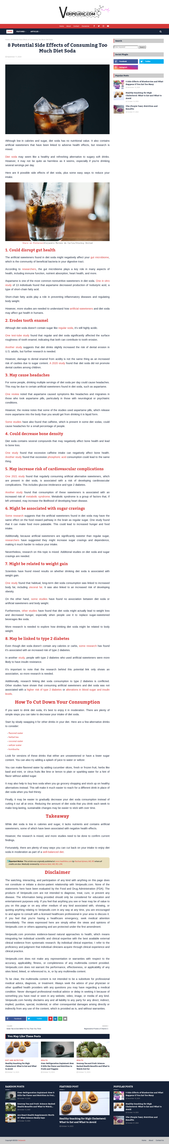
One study (11, 452)
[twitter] (98, 26)
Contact (76, 26)
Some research (14, 515)
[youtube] (108, 26)
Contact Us (160, 1140)
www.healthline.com (63, 861)
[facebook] (94, 26)
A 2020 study (57, 363)
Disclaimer (85, 26)
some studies (39, 599)
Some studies (13, 421)
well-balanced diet (53, 851)
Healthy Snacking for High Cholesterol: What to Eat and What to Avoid (21, 1066)
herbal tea (13, 737)
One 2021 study (15, 476)
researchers (29, 269)
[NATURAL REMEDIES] (84, 1103)
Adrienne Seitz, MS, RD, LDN (51, 864)
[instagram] (103, 26)
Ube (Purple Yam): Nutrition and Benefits (142, 107)
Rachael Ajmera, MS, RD (84, 861)
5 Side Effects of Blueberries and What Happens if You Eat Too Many (144, 83)
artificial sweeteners (81, 308)
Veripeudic (21, 1140)
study (21, 657)
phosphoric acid (57, 457)
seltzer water (15, 745)
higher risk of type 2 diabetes (44, 689)
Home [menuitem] (9, 32)
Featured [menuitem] (20, 32)
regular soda (65, 327)
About (68, 26)
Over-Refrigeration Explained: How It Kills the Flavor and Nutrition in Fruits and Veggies (57, 1066)
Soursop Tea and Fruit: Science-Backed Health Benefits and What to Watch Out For (93, 1066)
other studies (29, 610)
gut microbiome (100, 257)
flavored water (16, 733)
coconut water (16, 741)
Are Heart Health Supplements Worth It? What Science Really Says (35, 1116)
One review (12, 394)
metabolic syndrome (38, 496)
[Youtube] (151, 67)
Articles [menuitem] (34, 32)
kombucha (14, 749)
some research (88, 645)
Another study (13, 347)
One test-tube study (17, 335)
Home (61, 26)
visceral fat (35, 587)
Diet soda (11, 156)
